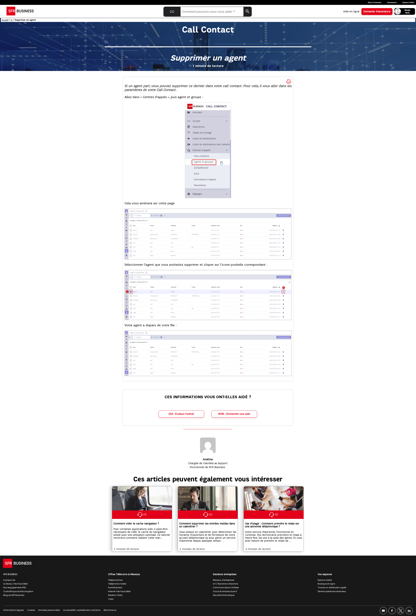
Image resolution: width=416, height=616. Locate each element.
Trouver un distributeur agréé (332, 587)
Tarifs (111, 599)
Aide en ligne (351, 11)
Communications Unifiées (226, 587)
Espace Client (408, 2)
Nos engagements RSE (14, 587)
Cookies (31, 610)
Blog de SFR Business (13, 595)
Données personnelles (49, 610)
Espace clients (325, 580)
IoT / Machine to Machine (225, 583)
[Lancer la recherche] (247, 11)
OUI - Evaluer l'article (181, 414)
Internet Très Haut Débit (119, 591)
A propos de (9, 580)
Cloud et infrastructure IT (225, 591)
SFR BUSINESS (10, 574)
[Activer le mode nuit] (404, 11)
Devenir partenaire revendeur (332, 591)
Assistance (392, 2)
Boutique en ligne (326, 583)
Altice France (110, 610)
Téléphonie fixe (115, 580)
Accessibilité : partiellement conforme (81, 610)
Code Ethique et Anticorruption (18, 591)
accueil (5, 20)
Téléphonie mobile (117, 583)
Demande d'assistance (376, 11)
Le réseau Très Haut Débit (15, 583)
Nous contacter (374, 2)
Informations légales (13, 610)
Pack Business (115, 587)
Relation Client (115, 595)
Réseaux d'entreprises (223, 580)
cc (11, 20)
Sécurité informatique (223, 595)
